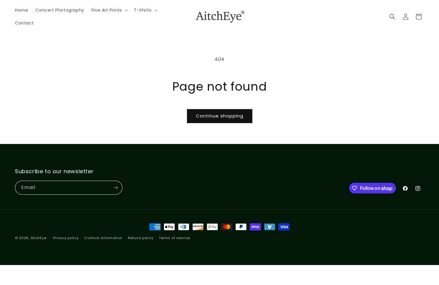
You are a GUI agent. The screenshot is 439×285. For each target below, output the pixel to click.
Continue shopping (219, 116)
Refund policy (140, 238)
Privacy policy (66, 238)
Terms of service (174, 238)
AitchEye (39, 238)
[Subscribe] (115, 188)
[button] (109, 10)
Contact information (103, 238)
